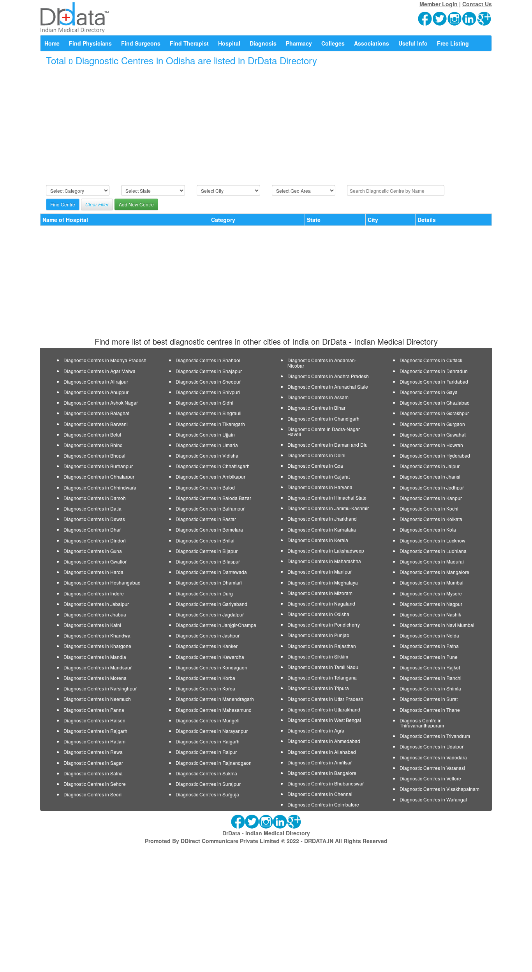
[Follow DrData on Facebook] (425, 18)
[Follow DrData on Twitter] (440, 18)
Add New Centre (136, 204)
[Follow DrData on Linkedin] (469, 18)
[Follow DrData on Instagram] (454, 18)
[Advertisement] (266, 125)
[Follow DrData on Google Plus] (484, 18)
